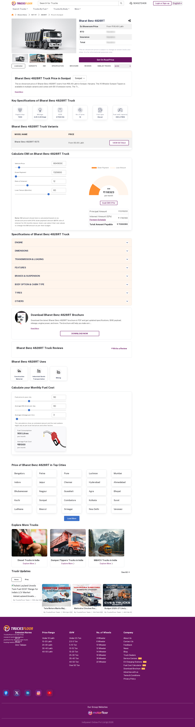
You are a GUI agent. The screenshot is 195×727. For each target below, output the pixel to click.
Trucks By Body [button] (60, 9)
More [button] (77, 9)
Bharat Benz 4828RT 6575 (27, 142)
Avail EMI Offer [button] (108, 203)
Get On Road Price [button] (105, 60)
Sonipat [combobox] (78, 78)
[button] (125, 572)
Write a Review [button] (120, 348)
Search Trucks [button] (19, 9)
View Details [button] (119, 143)
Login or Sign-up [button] (162, 3)
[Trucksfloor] (22, 3)
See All (124, 572)
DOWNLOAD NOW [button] (80, 334)
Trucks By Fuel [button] (40, 9)
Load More (71, 518)
